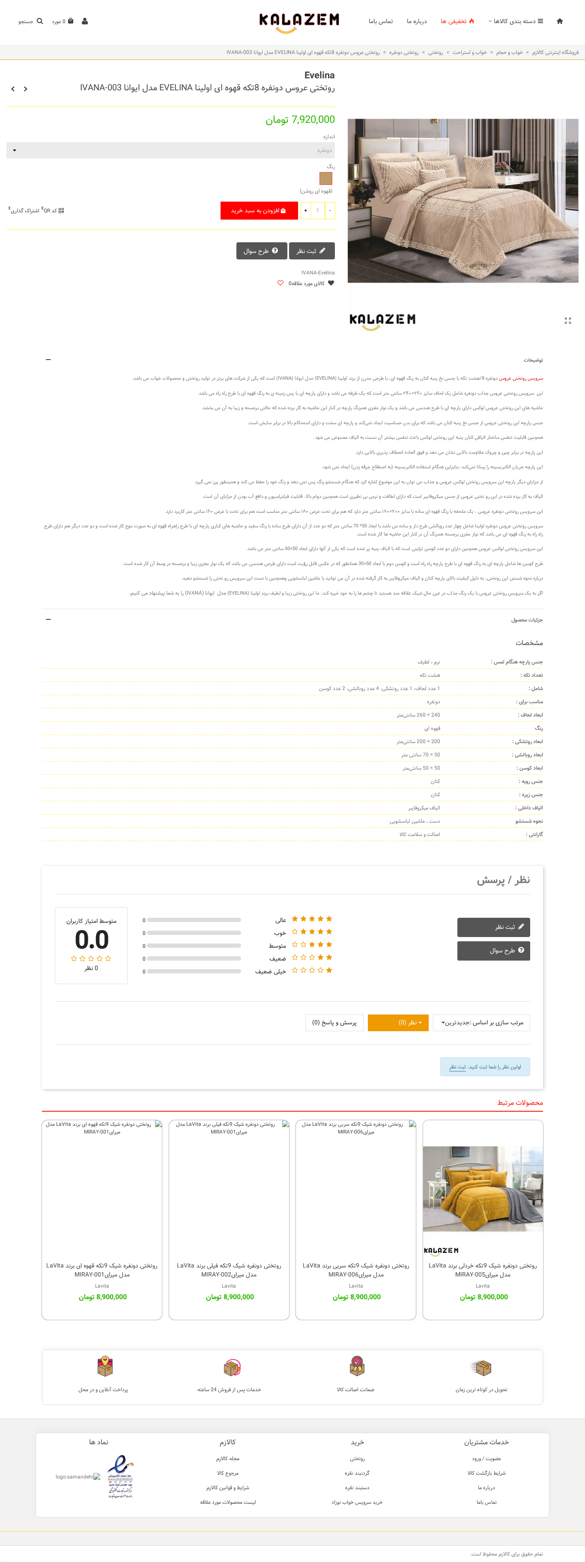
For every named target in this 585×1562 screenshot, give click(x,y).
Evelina (319, 75)
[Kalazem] (292, 22)
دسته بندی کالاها (515, 21)
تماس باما (381, 21)
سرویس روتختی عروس (521, 378)
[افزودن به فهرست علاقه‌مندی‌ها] (280, 283)
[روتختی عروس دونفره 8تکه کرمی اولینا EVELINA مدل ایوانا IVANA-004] (12, 89)
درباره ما (417, 21)
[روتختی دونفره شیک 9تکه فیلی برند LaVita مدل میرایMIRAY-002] (229, 1188)
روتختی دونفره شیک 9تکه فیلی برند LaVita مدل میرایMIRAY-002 (229, 1270)
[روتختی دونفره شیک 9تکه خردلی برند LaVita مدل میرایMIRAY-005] (483, 1188)
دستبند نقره (357, 1487)
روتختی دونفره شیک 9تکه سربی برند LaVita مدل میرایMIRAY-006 (356, 1270)
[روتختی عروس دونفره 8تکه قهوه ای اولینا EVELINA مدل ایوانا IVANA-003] (567, 321)
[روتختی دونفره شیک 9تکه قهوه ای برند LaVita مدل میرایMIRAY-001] (102, 1188)
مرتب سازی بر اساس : (496, 1022)
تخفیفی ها (454, 21)
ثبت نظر (307, 252)
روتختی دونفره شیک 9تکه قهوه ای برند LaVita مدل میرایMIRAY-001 (102, 1270)
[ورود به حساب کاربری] (85, 21)
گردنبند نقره (357, 1473)
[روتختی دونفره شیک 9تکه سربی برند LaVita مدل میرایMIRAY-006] (356, 1188)
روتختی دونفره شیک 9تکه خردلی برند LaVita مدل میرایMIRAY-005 (483, 1270)
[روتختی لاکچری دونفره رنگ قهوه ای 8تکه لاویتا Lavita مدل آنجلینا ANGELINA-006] (25, 89)
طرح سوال (257, 252)
